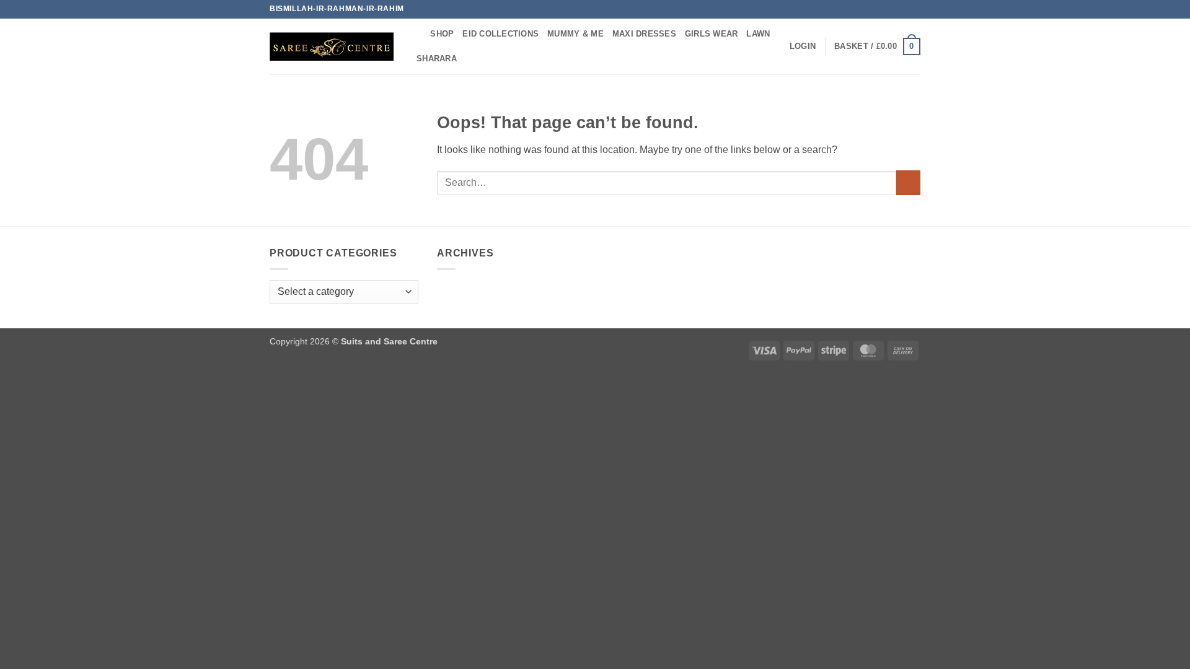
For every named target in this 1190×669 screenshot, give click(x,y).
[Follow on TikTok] (902, 9)
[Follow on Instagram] (890, 9)
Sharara (436, 58)
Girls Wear (711, 33)
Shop (442, 33)
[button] (803, 46)
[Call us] (914, 9)
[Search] (416, 34)
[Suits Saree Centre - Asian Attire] (332, 46)
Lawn (758, 33)
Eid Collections (500, 33)
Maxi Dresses (644, 33)
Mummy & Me (575, 33)
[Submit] (908, 182)
